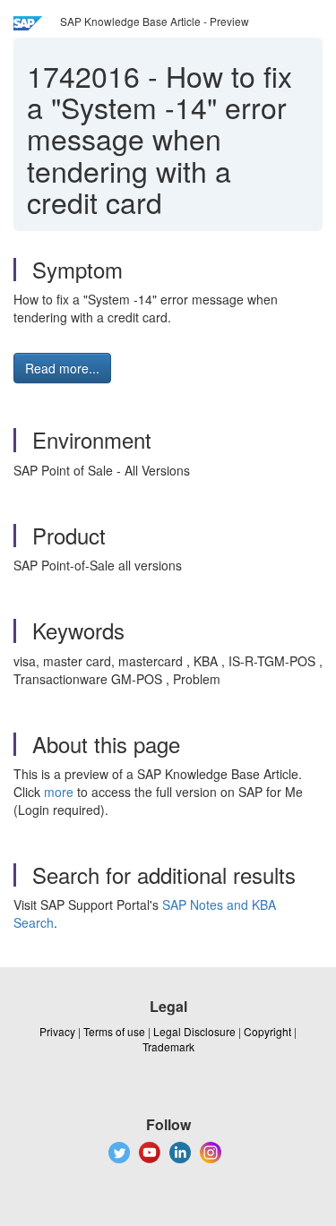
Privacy (57, 1031)
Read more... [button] (62, 368)
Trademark (168, 1046)
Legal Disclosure (194, 1031)
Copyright (267, 1031)
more (58, 792)
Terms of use (114, 1031)
